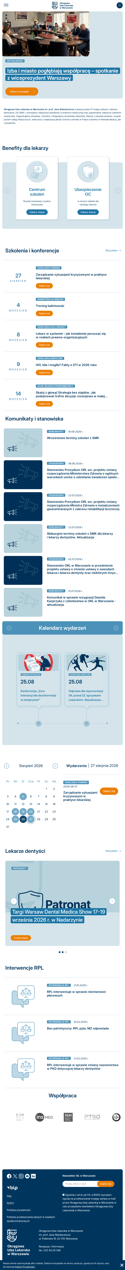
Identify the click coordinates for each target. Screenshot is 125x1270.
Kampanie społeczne (31, 674)
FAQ (9, 1196)
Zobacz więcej (37, 212)
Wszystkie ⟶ (113, 250)
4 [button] (6, 24)
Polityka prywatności (19, 1210)
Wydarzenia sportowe (80, 674)
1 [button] (6, 15)
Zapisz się (44, 285)
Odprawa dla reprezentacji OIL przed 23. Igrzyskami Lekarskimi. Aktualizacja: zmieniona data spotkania (86, 695)
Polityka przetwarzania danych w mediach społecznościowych (31, 1218)
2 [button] (6, 18)
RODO (10, 1203)
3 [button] (6, 21)
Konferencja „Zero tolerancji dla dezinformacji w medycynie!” (38, 695)
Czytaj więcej (21, 938)
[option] (37, 188)
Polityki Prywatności (25, 1266)
